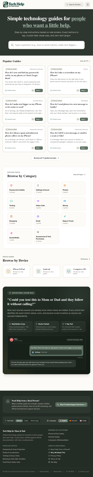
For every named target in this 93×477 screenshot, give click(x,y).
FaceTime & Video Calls (11, 462)
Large (26, 421)
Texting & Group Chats (11, 456)
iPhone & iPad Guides (56, 434)
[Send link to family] (32, 90)
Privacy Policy (44, 471)
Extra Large (35, 421)
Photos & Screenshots (11, 452)
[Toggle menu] (87, 4)
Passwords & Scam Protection (14, 449)
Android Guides (54, 437)
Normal (19, 421)
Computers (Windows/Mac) (58, 440)
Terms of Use (57, 471)
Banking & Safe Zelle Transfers (14, 459)
